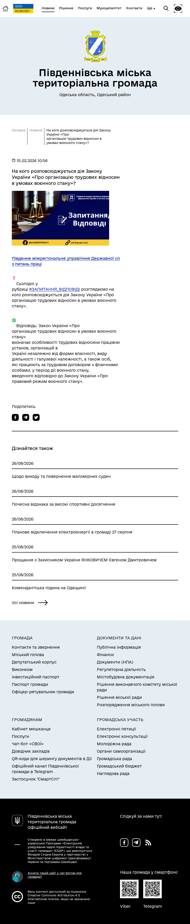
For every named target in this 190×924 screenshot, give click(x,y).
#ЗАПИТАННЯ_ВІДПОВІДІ (54, 289)
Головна (18, 130)
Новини (35, 130)
